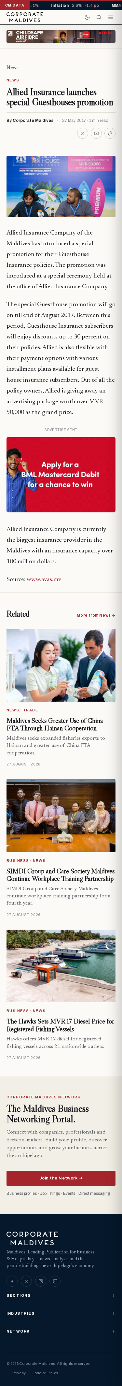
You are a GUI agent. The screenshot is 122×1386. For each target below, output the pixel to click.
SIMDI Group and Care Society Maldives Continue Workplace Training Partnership (61, 875)
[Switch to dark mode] (87, 17)
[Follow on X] (26, 1281)
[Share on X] (82, 133)
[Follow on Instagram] (40, 1281)
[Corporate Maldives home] (25, 17)
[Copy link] (109, 133)
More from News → (96, 615)
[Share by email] (96, 133)
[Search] (99, 17)
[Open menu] (110, 17)
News (13, 67)
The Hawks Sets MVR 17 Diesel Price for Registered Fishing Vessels (60, 1025)
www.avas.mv (44, 580)
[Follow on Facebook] (12, 1281)
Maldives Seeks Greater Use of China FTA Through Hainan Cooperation (55, 724)
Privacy (19, 1373)
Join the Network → (61, 1178)
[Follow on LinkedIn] (55, 1281)
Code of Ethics (45, 1373)
